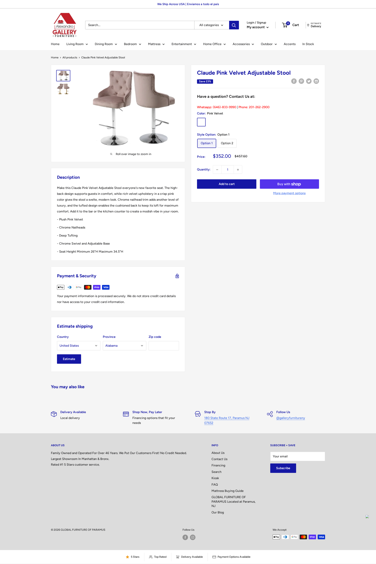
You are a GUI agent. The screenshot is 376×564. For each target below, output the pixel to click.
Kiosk (215, 478)
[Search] (234, 25)
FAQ (215, 484)
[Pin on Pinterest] (301, 81)
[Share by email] (316, 81)
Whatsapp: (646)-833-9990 (216, 107)
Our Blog (218, 512)
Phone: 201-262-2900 (254, 107)
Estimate (69, 359)
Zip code (155, 337)
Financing (218, 465)
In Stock (308, 44)
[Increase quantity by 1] (238, 170)
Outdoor (267, 44)
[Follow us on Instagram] (192, 537)
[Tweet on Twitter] (309, 81)
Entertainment (182, 44)
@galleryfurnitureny (290, 418)
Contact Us (219, 459)
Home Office (212, 44)
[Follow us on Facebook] (185, 537)
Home (55, 44)
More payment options (289, 193)
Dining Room (104, 44)
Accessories (241, 44)
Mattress (154, 44)
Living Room (75, 44)
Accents (290, 44)
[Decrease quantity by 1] (217, 170)
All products (69, 57)
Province (109, 337)
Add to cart (227, 184)
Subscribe (283, 468)
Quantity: (204, 169)
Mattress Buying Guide (228, 491)
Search (216, 472)
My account (256, 27)
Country (63, 337)
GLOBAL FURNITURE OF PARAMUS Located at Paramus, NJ (234, 501)
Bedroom (130, 44)
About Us (218, 453)
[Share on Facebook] (294, 81)
